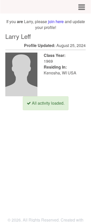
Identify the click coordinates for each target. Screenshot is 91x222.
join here (56, 21)
